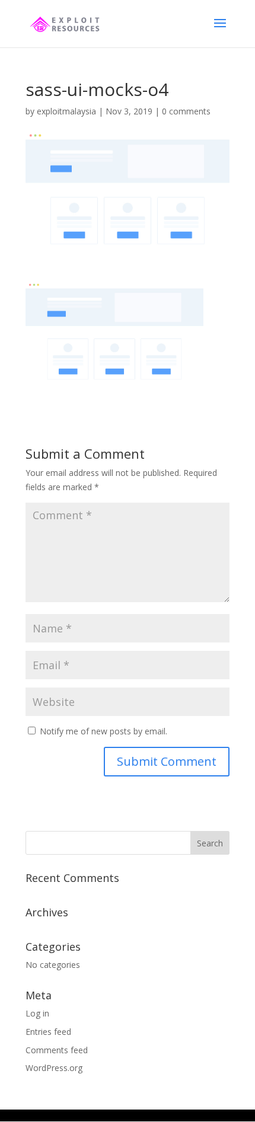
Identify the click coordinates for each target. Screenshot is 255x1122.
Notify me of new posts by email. (103, 731)
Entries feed (48, 1031)
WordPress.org (54, 1067)
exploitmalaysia (66, 111)
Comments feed (57, 1050)
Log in (37, 1013)
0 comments (186, 111)
